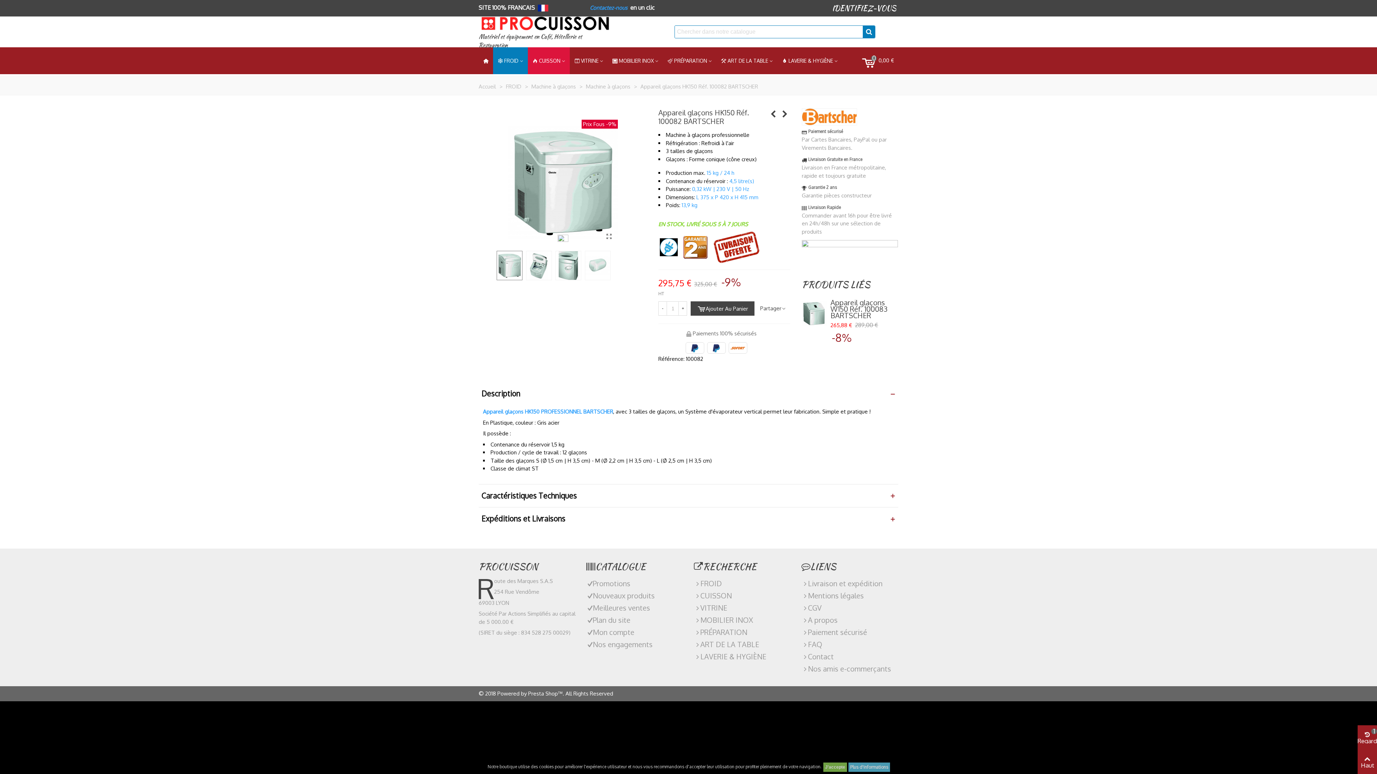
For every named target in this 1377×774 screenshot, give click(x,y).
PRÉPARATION (690, 61)
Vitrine (589, 61)
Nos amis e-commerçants (849, 668)
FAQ (815, 644)
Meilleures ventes (621, 607)
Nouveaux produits (624, 595)
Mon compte (613, 632)
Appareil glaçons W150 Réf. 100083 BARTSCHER (859, 309)
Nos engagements (623, 644)
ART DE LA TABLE (748, 61)
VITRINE (713, 607)
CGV (815, 607)
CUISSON (549, 61)
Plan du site (611, 620)
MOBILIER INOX (636, 61)
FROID (511, 61)
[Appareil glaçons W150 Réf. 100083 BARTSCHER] (773, 113)
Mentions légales (836, 595)
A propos (823, 620)
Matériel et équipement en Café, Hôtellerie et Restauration (530, 41)
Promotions (611, 583)
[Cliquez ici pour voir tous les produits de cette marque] (829, 116)
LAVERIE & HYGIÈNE (811, 61)
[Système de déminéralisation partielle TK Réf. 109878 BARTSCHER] (785, 113)
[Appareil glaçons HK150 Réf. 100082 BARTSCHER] (609, 236)
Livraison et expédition (845, 583)
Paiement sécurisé (837, 632)
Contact (821, 656)
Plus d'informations (869, 767)
